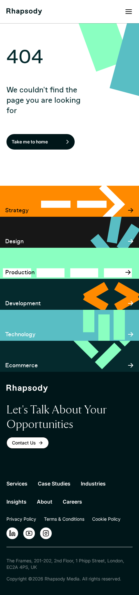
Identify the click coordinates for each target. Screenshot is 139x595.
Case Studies (54, 483)
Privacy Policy (21, 519)
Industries (93, 483)
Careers (72, 501)
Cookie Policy (106, 519)
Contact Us (24, 442)
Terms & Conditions (64, 519)
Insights (16, 501)
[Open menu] (129, 12)
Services (16, 483)
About (44, 501)
